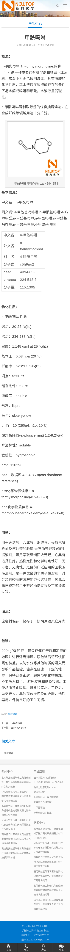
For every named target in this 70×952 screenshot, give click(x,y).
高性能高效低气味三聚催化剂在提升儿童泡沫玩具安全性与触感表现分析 (16, 853)
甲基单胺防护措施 (43, 813)
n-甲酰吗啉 (16, 723)
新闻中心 (7, 771)
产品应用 (39, 771)
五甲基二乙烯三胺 (43, 802)
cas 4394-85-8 (18, 728)
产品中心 (35, 24)
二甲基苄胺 (39, 807)
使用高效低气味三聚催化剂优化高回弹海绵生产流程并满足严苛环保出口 (16, 825)
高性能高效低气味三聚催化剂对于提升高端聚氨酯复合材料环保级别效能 (16, 782)
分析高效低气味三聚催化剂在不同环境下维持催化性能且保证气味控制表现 (16, 796)
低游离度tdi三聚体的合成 (46, 797)
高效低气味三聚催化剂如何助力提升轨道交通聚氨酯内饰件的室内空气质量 (16, 810)
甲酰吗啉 (12, 714)
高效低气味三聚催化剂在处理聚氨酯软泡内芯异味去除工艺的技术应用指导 (16, 839)
